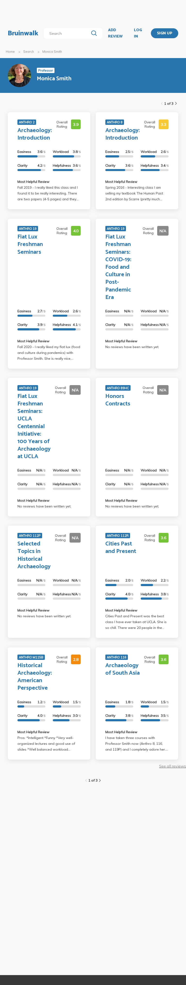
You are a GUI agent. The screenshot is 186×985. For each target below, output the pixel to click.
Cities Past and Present (120, 547)
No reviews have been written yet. (132, 347)
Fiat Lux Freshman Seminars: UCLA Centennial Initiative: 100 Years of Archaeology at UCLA (34, 427)
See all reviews (172, 766)
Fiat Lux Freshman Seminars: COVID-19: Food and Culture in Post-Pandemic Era (118, 267)
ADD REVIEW (115, 33)
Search (28, 51)
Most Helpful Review (33, 181)
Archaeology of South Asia (122, 669)
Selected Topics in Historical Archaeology (34, 555)
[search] (67, 33)
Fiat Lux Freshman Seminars (30, 244)
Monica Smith (52, 51)
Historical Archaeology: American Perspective (34, 677)
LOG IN (138, 33)
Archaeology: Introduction (34, 134)
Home (10, 51)
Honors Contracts (117, 400)
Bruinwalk (23, 33)
